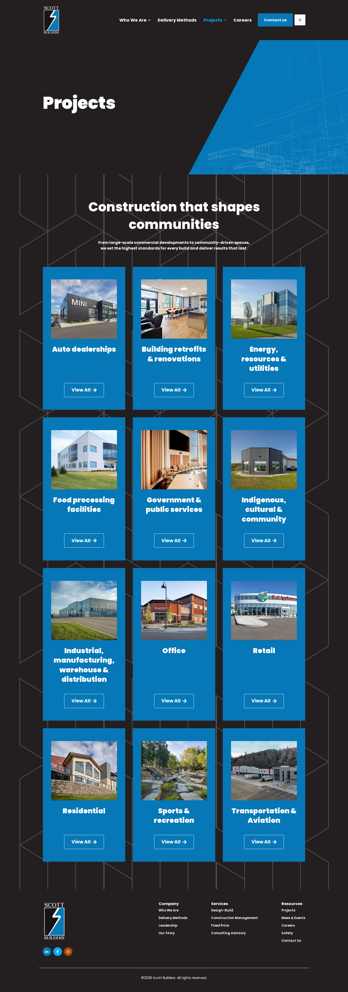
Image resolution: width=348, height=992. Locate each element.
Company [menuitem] (169, 903)
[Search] (299, 19)
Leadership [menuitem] (168, 925)
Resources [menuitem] (291, 903)
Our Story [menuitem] (167, 933)
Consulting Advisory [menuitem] (228, 933)
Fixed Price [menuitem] (220, 925)
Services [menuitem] (219, 903)
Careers (242, 20)
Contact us (275, 20)
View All (81, 390)
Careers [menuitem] (288, 925)
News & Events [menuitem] (293, 918)
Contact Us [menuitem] (291, 940)
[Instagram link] (68, 951)
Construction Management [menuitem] (234, 918)
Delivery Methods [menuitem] (173, 918)
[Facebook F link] (57, 951)
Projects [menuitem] (288, 910)
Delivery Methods (177, 20)
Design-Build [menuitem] (222, 910)
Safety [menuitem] (287, 933)
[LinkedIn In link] (47, 951)
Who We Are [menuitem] (168, 910)
